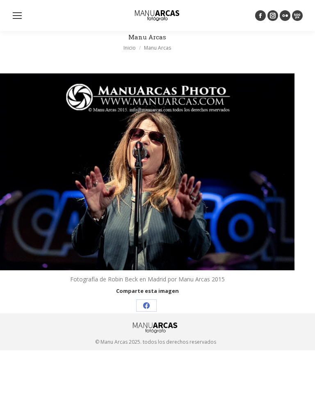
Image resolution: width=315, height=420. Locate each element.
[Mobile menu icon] (17, 16)
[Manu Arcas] (147, 171)
